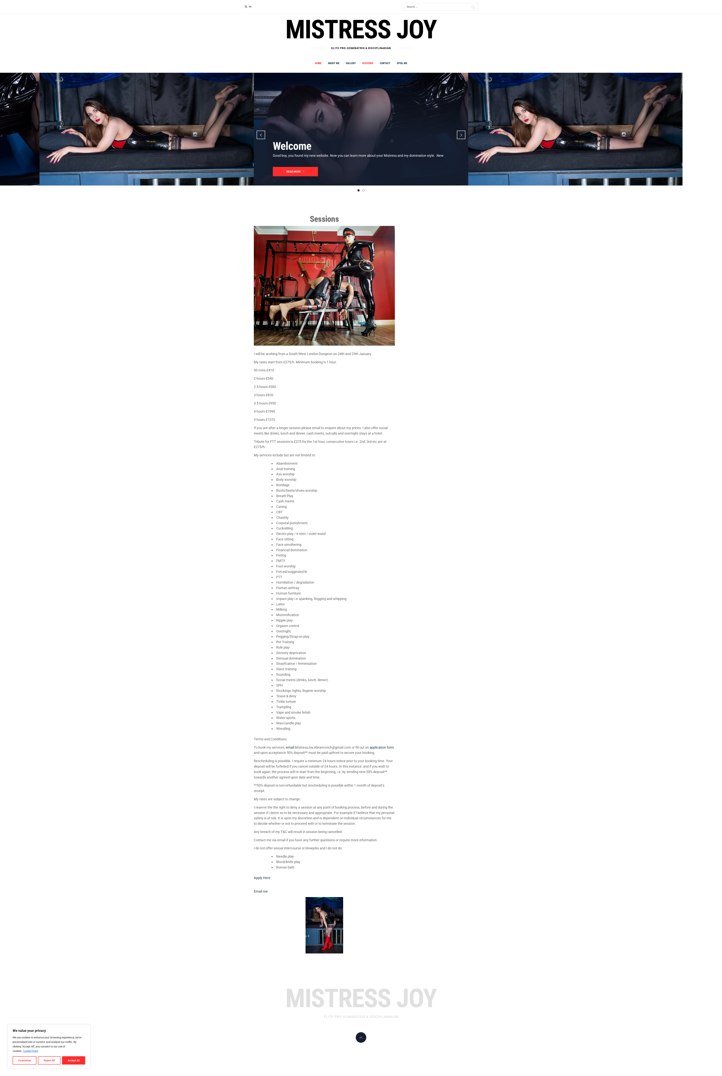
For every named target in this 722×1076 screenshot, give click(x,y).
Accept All (74, 1060)
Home (318, 63)
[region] (49, 1046)
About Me (333, 63)
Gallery (351, 63)
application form (382, 747)
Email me (261, 891)
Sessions (367, 63)
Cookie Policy (30, 1051)
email (290, 747)
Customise (24, 1060)
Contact (385, 63)
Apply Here (262, 878)
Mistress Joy (361, 29)
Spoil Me (402, 63)
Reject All (49, 1060)
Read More (293, 171)
